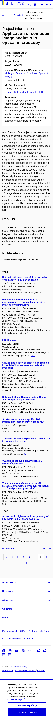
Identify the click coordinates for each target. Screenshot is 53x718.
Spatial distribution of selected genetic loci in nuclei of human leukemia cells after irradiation (25, 365)
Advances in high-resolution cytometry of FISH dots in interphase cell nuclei (25, 517)
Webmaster (7, 670)
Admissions (9, 582)
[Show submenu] (46, 582)
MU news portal (9, 631)
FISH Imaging (9, 340)
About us (7, 600)
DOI (33, 355)
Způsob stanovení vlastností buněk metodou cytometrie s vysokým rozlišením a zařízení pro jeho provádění (25, 486)
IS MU (22, 631)
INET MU (32, 631)
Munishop (28, 638)
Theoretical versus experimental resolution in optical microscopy (26, 439)
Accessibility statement (25, 670)
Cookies (41, 670)
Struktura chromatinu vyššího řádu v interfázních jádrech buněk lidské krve (23, 420)
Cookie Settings (14, 699)
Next (45, 548)
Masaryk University (18, 667)
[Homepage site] (13, 3)
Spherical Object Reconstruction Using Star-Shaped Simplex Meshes (24, 398)
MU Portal (44, 631)
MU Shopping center (11, 638)
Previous (10, 548)
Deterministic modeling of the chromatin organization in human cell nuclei (24, 278)
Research (7, 591)
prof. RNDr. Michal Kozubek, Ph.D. (25, 92)
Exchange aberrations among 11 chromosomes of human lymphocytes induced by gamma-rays (23, 302)
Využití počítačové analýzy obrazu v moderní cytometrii (22, 462)
